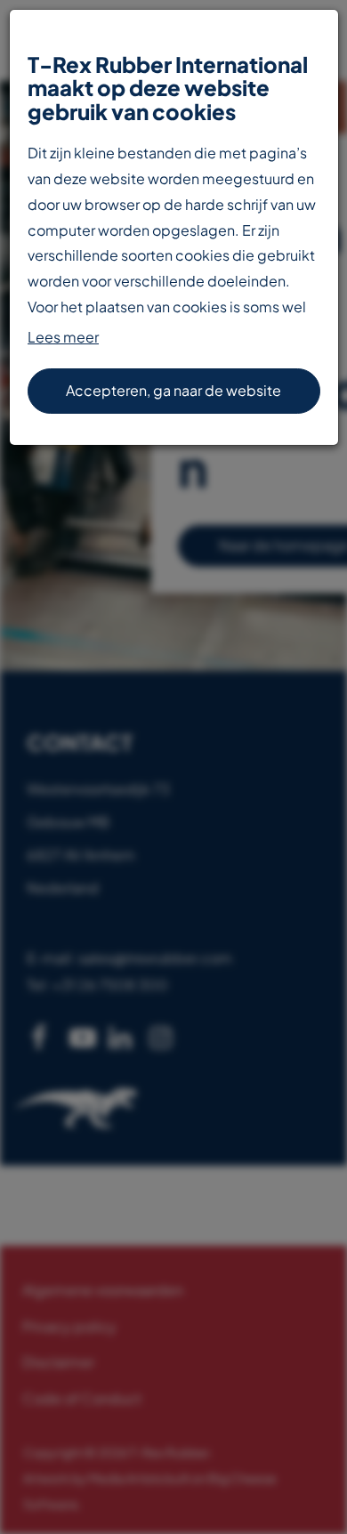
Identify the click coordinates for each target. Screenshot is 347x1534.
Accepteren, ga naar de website (173, 390)
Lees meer (63, 336)
